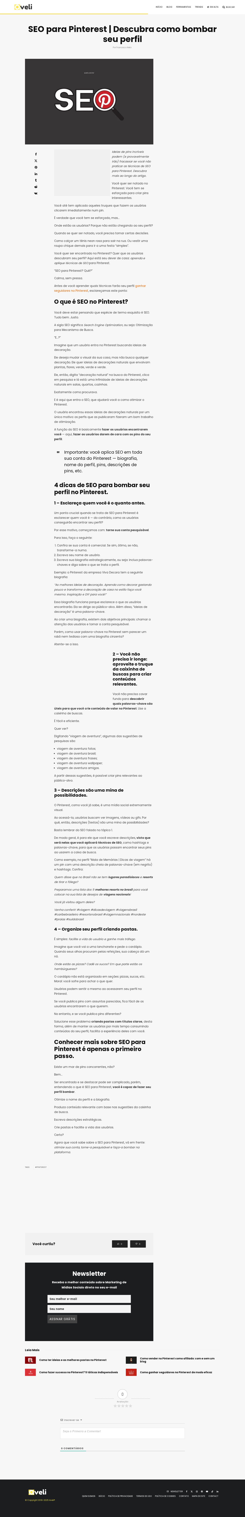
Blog (169, 6)
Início (159, 6)
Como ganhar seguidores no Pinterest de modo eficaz (176, 1372)
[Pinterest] (201, 1492)
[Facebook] (186, 1492)
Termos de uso (144, 1496)
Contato (184, 1496)
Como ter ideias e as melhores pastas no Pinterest (72, 1360)
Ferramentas (183, 6)
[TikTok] (212, 1492)
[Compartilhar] (36, 154)
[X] (191, 1492)
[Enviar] (36, 186)
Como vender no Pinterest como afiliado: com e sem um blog (177, 1360)
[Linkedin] (217, 1492)
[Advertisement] (82, 172)
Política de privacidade (120, 1496)
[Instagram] (196, 1492)
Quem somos (88, 1496)
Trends (199, 6)
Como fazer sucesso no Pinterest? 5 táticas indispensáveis (78, 1372)
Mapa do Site (198, 1496)
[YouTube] (207, 1492)
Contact (213, 1496)
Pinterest (42, 1167)
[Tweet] (36, 160)
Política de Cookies (165, 1496)
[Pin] (36, 167)
